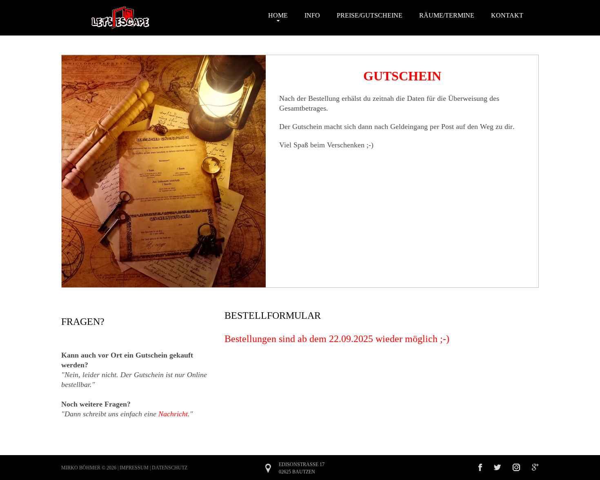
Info (312, 15)
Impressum (134, 468)
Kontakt (507, 15)
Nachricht (173, 414)
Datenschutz (169, 468)
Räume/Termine (446, 15)
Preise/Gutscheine (369, 15)
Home (278, 15)
